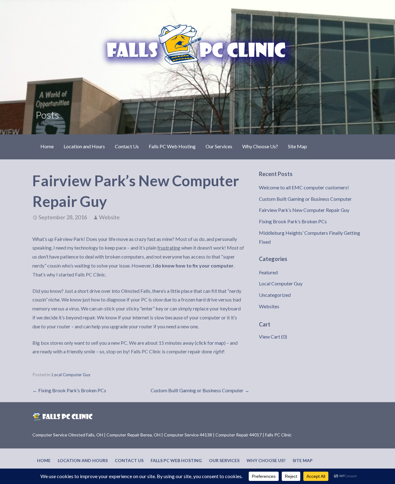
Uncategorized (275, 295)
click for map (210, 343)
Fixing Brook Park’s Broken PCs (293, 221)
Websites (269, 306)
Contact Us (127, 146)
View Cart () (273, 336)
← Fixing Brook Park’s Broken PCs (69, 390)
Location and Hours (84, 146)
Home (47, 146)
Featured (268, 272)
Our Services (219, 146)
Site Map (297, 146)
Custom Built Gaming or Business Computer (305, 199)
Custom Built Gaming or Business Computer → (200, 390)
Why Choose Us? (260, 146)
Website (109, 217)
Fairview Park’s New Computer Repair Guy (304, 210)
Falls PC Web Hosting (172, 146)
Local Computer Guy (71, 374)
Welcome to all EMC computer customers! (304, 187)
